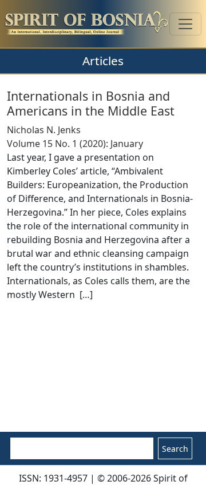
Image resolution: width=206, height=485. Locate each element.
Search (175, 448)
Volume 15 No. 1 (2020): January (75, 143)
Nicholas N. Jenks (44, 130)
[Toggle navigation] (185, 24)
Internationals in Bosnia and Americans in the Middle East (91, 103)
